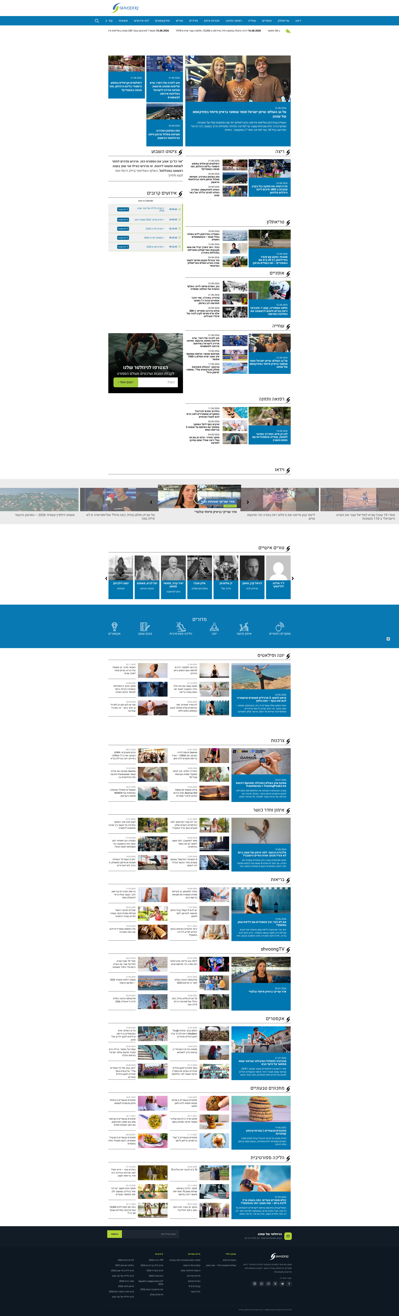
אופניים (267, 21)
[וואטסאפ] (261, 1284)
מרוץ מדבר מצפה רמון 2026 (121, 1291)
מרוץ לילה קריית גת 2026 (152, 1265)
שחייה (252, 21)
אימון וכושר (244, 633)
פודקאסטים (162, 21)
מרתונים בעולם (156, 1294)
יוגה (214, 633)
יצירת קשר (195, 1291)
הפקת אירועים (229, 1260)
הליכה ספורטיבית (181, 633)
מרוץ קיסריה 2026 (155, 1270)
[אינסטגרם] (254, 1284)
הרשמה (114, 1234)
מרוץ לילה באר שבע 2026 (122, 1270)
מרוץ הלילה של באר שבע (123, 1275)
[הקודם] (284, 83)
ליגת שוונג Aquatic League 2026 (151, 1283)
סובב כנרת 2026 (126, 1281)
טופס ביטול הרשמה (191, 1265)
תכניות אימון (211, 21)
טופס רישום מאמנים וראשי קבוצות (184, 1260)
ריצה (298, 21)
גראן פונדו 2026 (156, 1275)
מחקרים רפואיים (280, 633)
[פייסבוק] (289, 1284)
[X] (275, 1284)
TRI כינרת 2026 (156, 1260)
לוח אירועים (141, 21)
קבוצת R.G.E (194, 1286)
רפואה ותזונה (234, 21)
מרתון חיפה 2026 (126, 1286)
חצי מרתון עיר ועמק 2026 (151, 1289)
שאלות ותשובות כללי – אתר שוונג (221, 1265)
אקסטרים (114, 633)
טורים (179, 21)
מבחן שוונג (145, 633)
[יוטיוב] (268, 1284)
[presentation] (151, 495)
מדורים (193, 21)
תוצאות (123, 21)
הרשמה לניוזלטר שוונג (190, 1270)
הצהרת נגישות (194, 1281)
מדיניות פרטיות (193, 1275)
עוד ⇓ (109, 21)
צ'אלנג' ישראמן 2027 (124, 1265)
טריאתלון (283, 21)
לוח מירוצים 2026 (126, 1260)
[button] (388, 638)
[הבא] (191, 83)
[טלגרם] (282, 1284)
